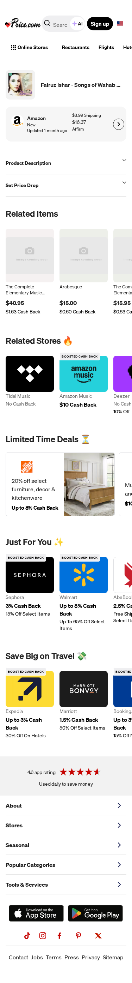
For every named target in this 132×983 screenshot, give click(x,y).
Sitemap (113, 957)
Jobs (37, 957)
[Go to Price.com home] (23, 23)
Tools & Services (27, 884)
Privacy (91, 957)
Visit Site (118, 124)
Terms (54, 957)
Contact (18, 957)
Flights (106, 47)
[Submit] (47, 25)
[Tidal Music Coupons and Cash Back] (30, 385)
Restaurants (75, 47)
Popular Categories (30, 864)
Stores (14, 825)
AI (80, 24)
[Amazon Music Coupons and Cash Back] (83, 385)
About (14, 805)
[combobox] (64, 23)
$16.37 (79, 122)
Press (71, 957)
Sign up (100, 23)
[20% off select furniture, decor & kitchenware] (60, 484)
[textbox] (120, 24)
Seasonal (17, 845)
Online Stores (33, 47)
